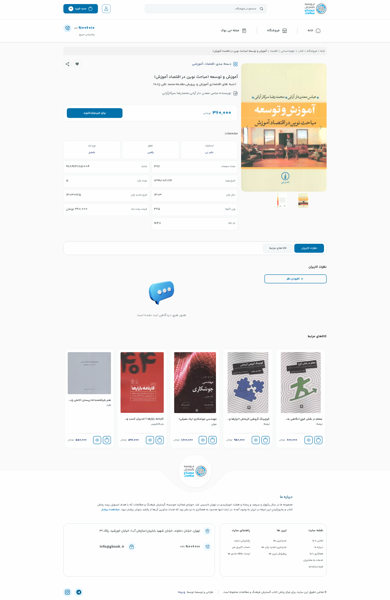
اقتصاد (209, 64)
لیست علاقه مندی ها (239, 554)
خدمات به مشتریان (313, 560)
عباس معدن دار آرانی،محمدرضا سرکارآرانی (190, 93)
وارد (92, 113)
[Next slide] (247, 127)
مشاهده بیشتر (110, 509)
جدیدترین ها (280, 541)
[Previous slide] (320, 127)
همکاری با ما (316, 554)
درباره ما (318, 547)
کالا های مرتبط (278, 248)
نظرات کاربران (309, 248)
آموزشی (197, 64)
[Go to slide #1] (303, 200)
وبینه (181, 592)
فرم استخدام (316, 567)
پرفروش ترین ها (278, 554)
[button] (77, 64)
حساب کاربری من (241, 547)
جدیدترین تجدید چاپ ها (274, 547)
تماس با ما (317, 541)
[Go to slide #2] (282, 200)
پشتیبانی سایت (242, 541)
